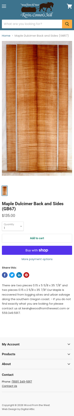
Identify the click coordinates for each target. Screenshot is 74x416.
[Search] (67, 24)
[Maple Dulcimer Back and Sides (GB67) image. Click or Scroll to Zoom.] (37, 112)
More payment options (37, 259)
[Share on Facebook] (5, 275)
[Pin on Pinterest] (26, 275)
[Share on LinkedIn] (19, 275)
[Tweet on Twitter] (12, 275)
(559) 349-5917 (22, 382)
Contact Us (9, 386)
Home (6, 35)
